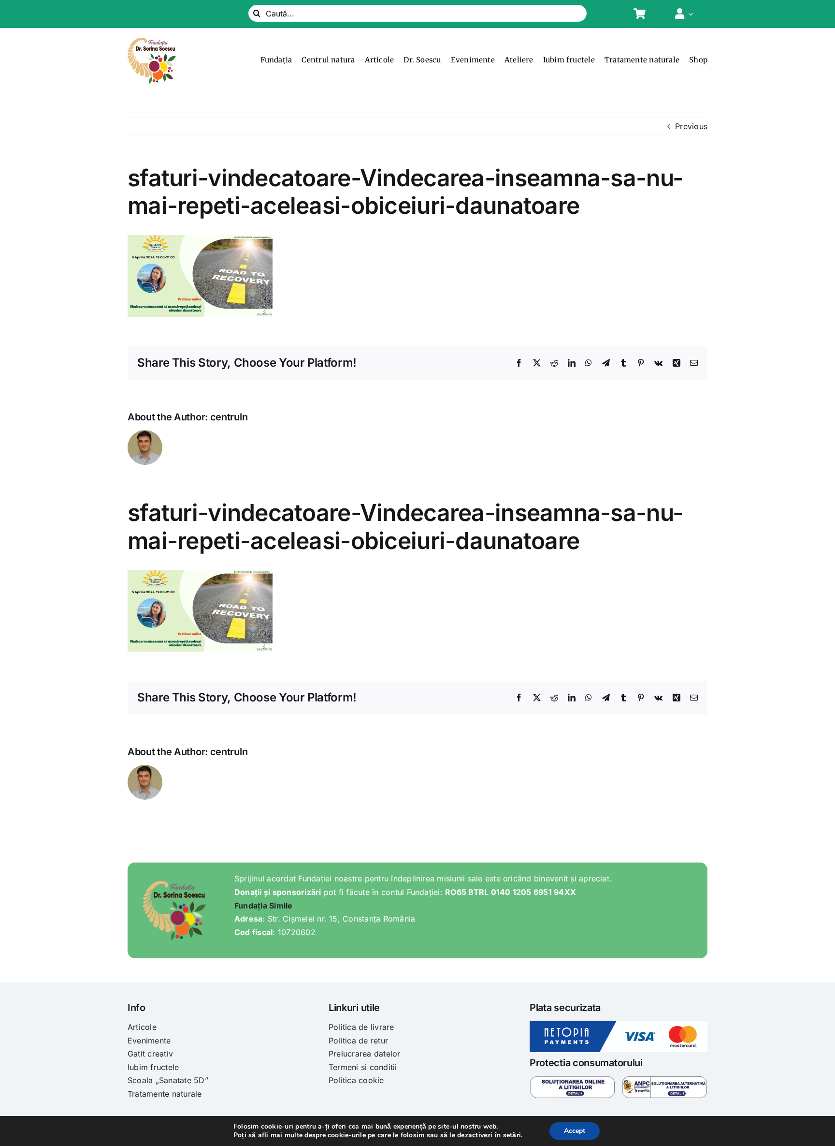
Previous (691, 126)
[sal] (664, 1080)
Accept (574, 1130)
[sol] (572, 1080)
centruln (229, 417)
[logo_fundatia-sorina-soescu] (152, 41)
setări (512, 1135)
